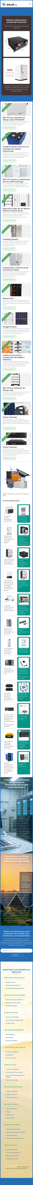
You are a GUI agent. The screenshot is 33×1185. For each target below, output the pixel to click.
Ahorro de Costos (11, 1058)
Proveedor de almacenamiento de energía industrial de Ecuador (24, 745)
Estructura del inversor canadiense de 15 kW (24, 631)
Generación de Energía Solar (14, 978)
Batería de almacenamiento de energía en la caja (9, 671)
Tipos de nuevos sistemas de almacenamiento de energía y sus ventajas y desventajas (24, 610)
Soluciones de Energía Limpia (14, 1020)
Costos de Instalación (12, 1069)
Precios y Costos (10, 1065)
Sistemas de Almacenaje (13, 1003)
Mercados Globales (11, 1104)
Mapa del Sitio (23, 1168)
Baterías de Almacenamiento (14, 999)
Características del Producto (14, 1047)
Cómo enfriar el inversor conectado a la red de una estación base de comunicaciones (24, 540)
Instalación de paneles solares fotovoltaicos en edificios (23, 695)
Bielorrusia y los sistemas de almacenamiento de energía (9, 631)
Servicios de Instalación (13, 1152)
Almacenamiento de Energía (14, 995)
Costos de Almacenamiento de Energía (15, 1076)
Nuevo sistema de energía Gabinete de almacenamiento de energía (9, 745)
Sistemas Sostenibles (12, 1017)
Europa (8, 1112)
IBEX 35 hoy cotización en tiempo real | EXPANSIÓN (14, 118)
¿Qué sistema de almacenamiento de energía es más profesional (9, 561)
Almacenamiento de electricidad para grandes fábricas (24, 717)
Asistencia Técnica (11, 1149)
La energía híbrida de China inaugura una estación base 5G (9, 608)
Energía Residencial (11, 1091)
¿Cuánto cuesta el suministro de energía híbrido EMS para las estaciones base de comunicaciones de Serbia (9, 720)
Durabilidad (9, 1055)
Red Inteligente (10, 1034)
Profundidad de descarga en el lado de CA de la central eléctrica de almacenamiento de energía (24, 673)
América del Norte (11, 1109)
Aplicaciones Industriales (13, 1087)
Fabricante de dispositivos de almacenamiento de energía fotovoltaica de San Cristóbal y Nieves (9, 585)
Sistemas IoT (9, 1037)
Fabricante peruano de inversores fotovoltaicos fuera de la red (8, 696)
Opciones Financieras (12, 1125)
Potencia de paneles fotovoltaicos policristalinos (8, 518)
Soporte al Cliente (10, 1145)
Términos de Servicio (23, 1167)
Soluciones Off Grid (11, 1097)
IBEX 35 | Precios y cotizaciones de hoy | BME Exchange (16, 180)
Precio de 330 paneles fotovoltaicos (22, 764)
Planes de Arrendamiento (13, 1129)
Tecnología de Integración (13, 1030)
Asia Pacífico (10, 1115)
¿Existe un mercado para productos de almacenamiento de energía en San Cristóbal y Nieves (9, 768)
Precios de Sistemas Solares (14, 1072)
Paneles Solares (10, 982)
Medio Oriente (10, 1118)
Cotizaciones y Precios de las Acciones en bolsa (15, 269)
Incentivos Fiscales (11, 1135)
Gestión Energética (11, 1040)
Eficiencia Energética (12, 1052)
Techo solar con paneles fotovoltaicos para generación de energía (23, 562)
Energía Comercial (11, 1094)
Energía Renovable (11, 1012)
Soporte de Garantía (12, 1156)
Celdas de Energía (11, 1006)
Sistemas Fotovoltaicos (13, 985)
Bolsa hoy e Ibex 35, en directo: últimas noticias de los (16, 209)
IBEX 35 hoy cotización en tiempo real (14, 389)
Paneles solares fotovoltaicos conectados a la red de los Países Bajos (23, 584)
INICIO (6, 26)
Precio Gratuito (9, 128)
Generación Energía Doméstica (15, 988)
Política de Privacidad (12, 1168)
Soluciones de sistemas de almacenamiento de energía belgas (9, 539)
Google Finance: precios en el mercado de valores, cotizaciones (16, 149)
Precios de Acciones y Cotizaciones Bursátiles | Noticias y (13, 357)
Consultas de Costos (12, 1159)
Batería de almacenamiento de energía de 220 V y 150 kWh (24, 518)
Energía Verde (10, 1023)
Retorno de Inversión (12, 1080)
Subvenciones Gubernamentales (15, 1132)
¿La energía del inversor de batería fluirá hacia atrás (8, 651)
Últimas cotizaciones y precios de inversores (18, 27)
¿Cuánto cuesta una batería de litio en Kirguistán (23, 650)
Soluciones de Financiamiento (15, 1138)
